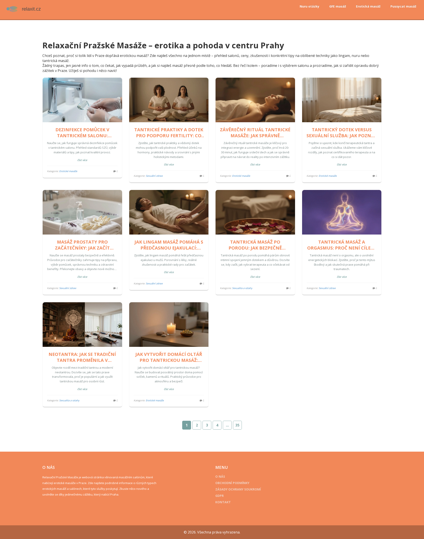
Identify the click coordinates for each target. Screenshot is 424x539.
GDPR (219, 496)
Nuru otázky (309, 6)
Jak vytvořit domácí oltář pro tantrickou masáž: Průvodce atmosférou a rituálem (168, 357)
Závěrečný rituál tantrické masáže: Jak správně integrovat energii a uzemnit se (255, 133)
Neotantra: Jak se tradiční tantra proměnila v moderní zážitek (82, 357)
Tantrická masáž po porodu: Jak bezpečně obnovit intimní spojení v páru (255, 245)
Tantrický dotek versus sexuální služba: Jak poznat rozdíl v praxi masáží (342, 133)
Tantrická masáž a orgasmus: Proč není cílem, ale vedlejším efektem (341, 245)
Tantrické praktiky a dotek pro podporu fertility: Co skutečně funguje (168, 133)
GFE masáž (337, 6)
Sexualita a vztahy (242, 288)
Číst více (82, 160)
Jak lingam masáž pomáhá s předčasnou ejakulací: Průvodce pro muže (168, 245)
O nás (220, 476)
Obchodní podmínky (232, 483)
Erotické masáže (68, 171)
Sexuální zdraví (154, 175)
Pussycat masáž (403, 6)
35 (237, 425)
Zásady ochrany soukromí (238, 489)
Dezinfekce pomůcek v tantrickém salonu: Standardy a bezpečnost (82, 133)
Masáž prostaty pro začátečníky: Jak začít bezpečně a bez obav (82, 245)
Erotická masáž (368, 6)
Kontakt (223, 502)
